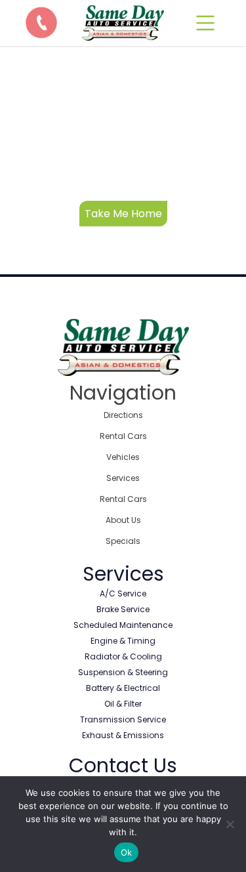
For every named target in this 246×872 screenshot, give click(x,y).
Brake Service (123, 609)
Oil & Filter (123, 703)
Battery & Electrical (123, 688)
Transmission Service (123, 719)
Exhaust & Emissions (123, 735)
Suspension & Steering (123, 672)
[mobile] (205, 23)
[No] (229, 824)
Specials (123, 541)
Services (123, 478)
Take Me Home (123, 213)
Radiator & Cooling (123, 656)
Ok (127, 852)
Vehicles (123, 457)
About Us (123, 520)
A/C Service (123, 593)
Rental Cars (123, 436)
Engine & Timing (123, 640)
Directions (123, 415)
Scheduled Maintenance (123, 625)
